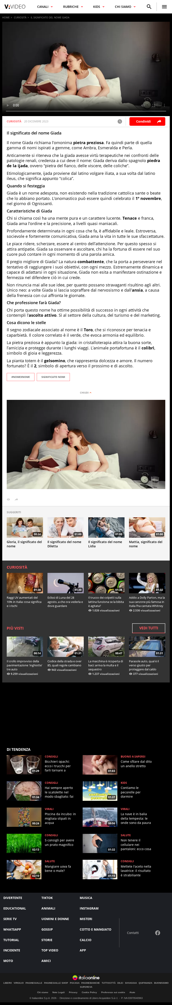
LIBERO (7, 983)
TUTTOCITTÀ (109, 983)
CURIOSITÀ (20, 17)
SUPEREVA (86, 987)
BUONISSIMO (161, 983)
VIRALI (49, 809)
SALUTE (126, 835)
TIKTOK (47, 898)
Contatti (133, 933)
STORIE (46, 940)
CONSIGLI (51, 756)
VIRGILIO (19, 983)
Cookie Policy (89, 992)
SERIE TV (10, 919)
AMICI (46, 961)
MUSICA (86, 898)
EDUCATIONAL (14, 908)
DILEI (120, 983)
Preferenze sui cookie (113, 992)
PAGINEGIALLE (34, 983)
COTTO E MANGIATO (95, 929)
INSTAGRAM (89, 908)
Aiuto (132, 992)
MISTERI (86, 919)
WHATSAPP (12, 929)
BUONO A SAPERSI (133, 756)
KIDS (124, 782)
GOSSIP (47, 929)
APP (83, 950)
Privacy (73, 992)
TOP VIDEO (49, 950)
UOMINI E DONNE (55, 919)
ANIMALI (48, 908)
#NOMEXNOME (20, 377)
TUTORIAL (11, 940)
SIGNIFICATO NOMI (53, 377)
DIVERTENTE (12, 898)
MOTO (8, 961)
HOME (6, 17)
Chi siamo (42, 992)
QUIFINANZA (145, 983)
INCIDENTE (11, 950)
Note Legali (58, 992)
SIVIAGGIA (131, 983)
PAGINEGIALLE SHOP (56, 983)
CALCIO (85, 940)
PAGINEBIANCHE (90, 983)
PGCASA (75, 983)
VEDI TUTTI (148, 628)
